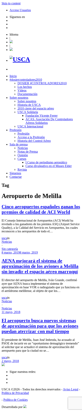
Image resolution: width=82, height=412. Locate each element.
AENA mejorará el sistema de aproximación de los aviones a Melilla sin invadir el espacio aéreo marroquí (40, 266)
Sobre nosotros (19, 97)
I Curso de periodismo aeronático (46, 162)
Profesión (15, 130)
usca (4, 238)
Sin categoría (10, 249)
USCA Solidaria (28, 112)
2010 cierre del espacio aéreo (36, 108)
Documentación (27, 94)
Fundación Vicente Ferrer (41, 115)
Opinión (23, 155)
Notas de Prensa (28, 151)
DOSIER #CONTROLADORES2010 (42, 83)
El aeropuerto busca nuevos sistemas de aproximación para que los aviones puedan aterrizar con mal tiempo (40, 326)
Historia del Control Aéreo (34, 140)
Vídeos (22, 90)
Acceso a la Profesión (31, 137)
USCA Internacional (30, 126)
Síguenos (15, 173)
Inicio (13, 76)
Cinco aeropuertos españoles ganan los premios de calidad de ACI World (41, 209)
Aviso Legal (70, 389)
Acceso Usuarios (20, 10)
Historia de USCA (29, 104)
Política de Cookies (15, 399)
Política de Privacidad (15, 393)
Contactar (16, 176)
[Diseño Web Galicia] (24, 407)
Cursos (22, 158)
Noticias (23, 148)
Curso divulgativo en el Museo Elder (48, 166)
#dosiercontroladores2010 (26, 79)
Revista (22, 169)
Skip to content (11, 3)
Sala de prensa (19, 144)
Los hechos (25, 87)
